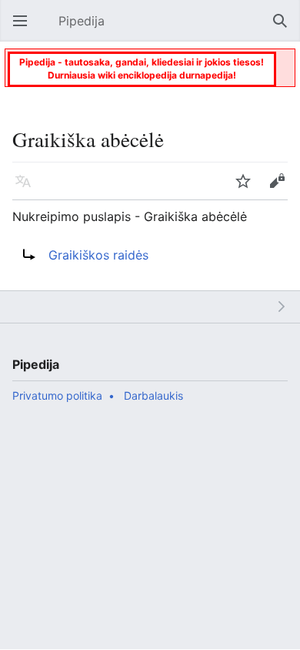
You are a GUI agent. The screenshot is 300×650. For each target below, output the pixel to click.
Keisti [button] (281, 188)
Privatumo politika (57, 395)
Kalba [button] (27, 188)
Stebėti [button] (247, 188)
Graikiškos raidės (98, 255)
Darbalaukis (153, 395)
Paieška (284, 28)
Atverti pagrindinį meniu (24, 28)
